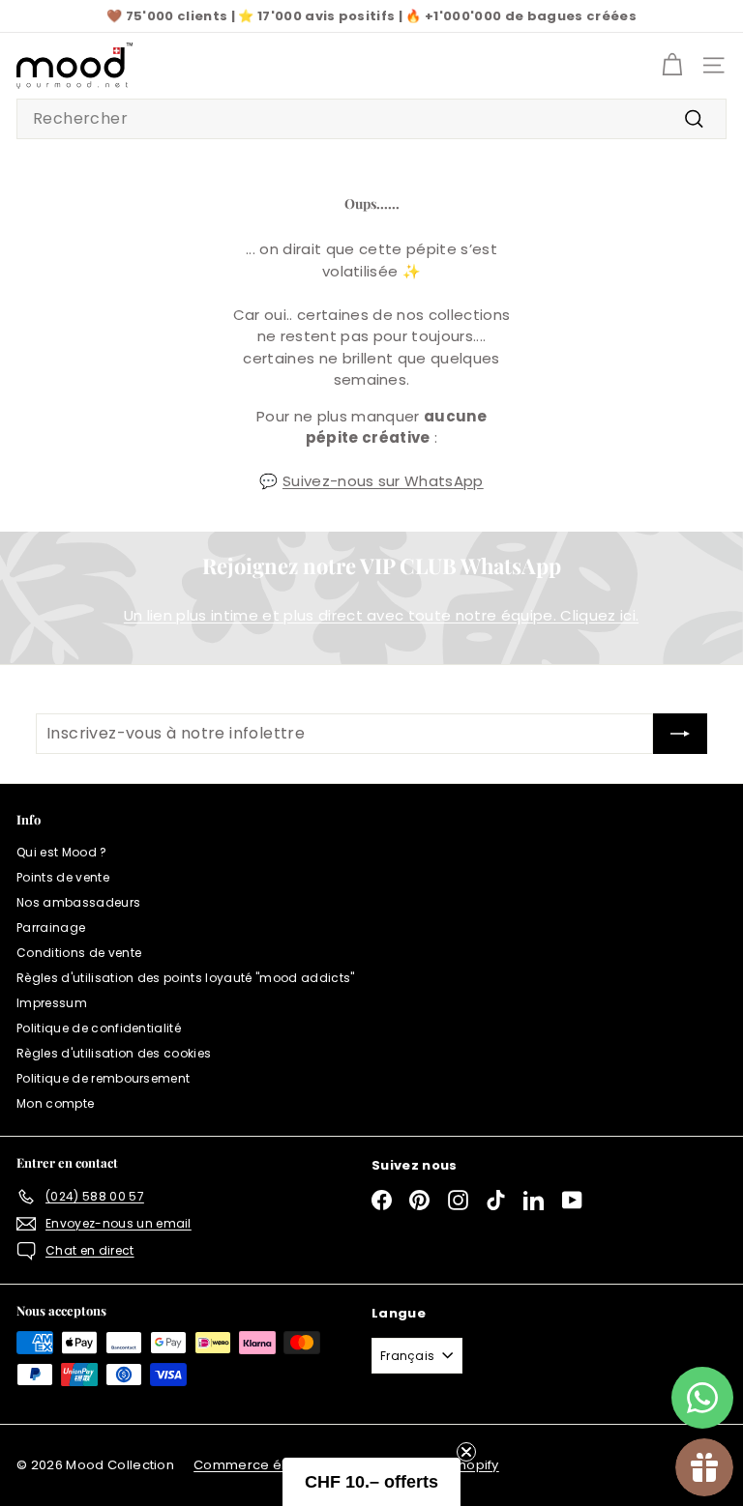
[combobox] (371, 119)
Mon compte (55, 1103)
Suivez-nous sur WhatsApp (383, 481)
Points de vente (62, 877)
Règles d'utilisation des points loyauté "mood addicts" (185, 978)
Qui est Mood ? (61, 852)
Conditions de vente (78, 952)
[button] (371, 1482)
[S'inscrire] (680, 733)
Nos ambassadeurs (78, 902)
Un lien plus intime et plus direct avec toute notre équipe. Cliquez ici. (381, 615)
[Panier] (672, 65)
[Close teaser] (466, 1452)
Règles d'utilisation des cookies (113, 1053)
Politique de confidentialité (98, 1028)
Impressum (51, 1003)
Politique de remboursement (103, 1078)
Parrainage (50, 927)
